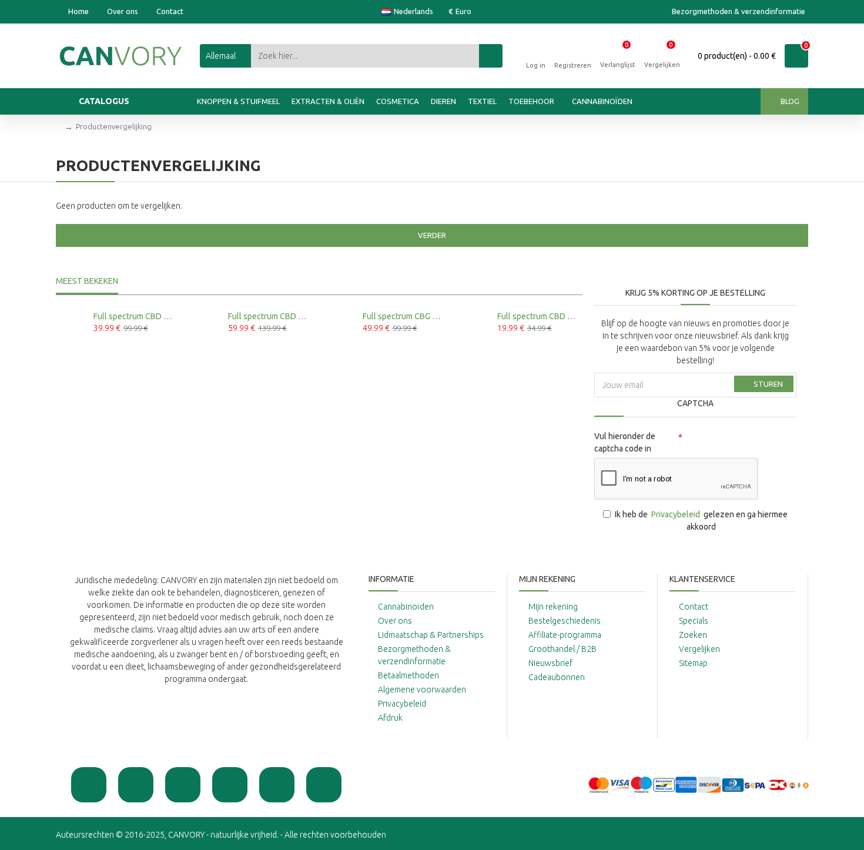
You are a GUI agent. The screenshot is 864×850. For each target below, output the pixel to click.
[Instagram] (182, 784)
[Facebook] (135, 784)
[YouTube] (276, 784)
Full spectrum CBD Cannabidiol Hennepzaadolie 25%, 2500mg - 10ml (268, 316)
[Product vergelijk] (121, 348)
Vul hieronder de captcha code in (624, 442)
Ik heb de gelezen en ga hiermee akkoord (701, 520)
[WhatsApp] (88, 784)
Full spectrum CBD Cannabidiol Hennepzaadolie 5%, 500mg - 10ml (537, 316)
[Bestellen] (97, 348)
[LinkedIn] (323, 784)
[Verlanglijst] (109, 348)
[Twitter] (229, 784)
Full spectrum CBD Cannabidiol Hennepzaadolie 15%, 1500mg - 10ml (134, 316)
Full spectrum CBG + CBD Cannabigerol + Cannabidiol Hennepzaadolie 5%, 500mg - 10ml (403, 316)
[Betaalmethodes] (698, 785)
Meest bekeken (87, 281)
